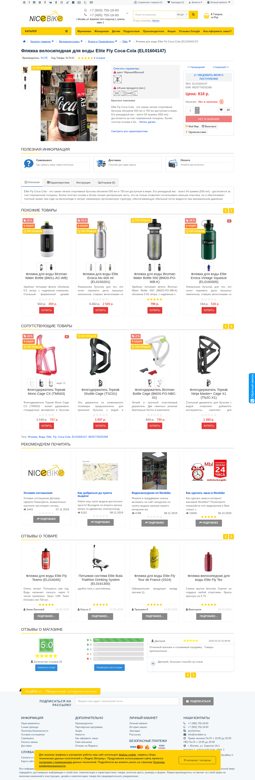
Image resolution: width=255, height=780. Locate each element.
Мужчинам (84, 31)
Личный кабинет (138, 723)
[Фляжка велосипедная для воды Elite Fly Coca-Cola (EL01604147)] (69, 103)
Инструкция (83, 182)
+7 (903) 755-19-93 (104, 10)
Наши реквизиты (30, 723)
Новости (80, 734)
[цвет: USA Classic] (209, 267)
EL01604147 (79, 436)
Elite (125, 41)
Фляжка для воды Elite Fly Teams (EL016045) (46, 578)
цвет (130, 72)
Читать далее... (148, 121)
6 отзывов (99, 58)
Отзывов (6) (108, 182)
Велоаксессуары (69, 41)
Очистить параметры (126, 68)
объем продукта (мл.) (130, 87)
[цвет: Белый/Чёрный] (41, 267)
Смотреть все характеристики (129, 131)
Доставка (26, 745)
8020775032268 (98, 436)
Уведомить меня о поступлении (210, 77)
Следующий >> (221, 67)
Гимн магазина (83, 742)
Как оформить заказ (86, 738)
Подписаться (200, 701)
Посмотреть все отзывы (109, 667)
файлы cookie (127, 754)
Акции (171, 31)
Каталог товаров (40, 41)
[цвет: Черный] (159, 267)
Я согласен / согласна (197, 760)
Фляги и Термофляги (101, 41)
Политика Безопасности (34, 730)
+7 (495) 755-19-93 (104, 15)
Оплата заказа (29, 742)
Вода (42, 436)
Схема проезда (29, 727)
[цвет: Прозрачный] (32, 383)
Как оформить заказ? (217, 31)
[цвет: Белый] (51, 267)
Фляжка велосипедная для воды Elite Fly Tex (209, 578)
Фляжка (32, 436)
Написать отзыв (46, 667)
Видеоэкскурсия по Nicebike (151, 492)
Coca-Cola (64, 436)
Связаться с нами (31, 757)
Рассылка (135, 734)
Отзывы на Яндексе (86, 745)
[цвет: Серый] (150, 267)
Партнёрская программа (88, 727)
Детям (116, 31)
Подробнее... (46, 616)
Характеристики (59, 182)
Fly (54, 436)
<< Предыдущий (196, 67)
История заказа (138, 727)
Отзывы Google (189, 31)
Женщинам (101, 31)
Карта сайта (28, 761)
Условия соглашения (38, 492)
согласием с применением (55, 762)
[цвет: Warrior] (100, 267)
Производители (153, 31)
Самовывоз (27, 738)
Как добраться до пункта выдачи (95, 494)
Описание (33, 182)
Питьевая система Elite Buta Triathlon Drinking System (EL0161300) (100, 580)
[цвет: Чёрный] (41, 383)
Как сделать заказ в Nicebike (205, 492)
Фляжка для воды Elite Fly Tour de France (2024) (154, 578)
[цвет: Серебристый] (91, 267)
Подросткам (131, 31)
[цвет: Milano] (110, 267)
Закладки (134, 730)
